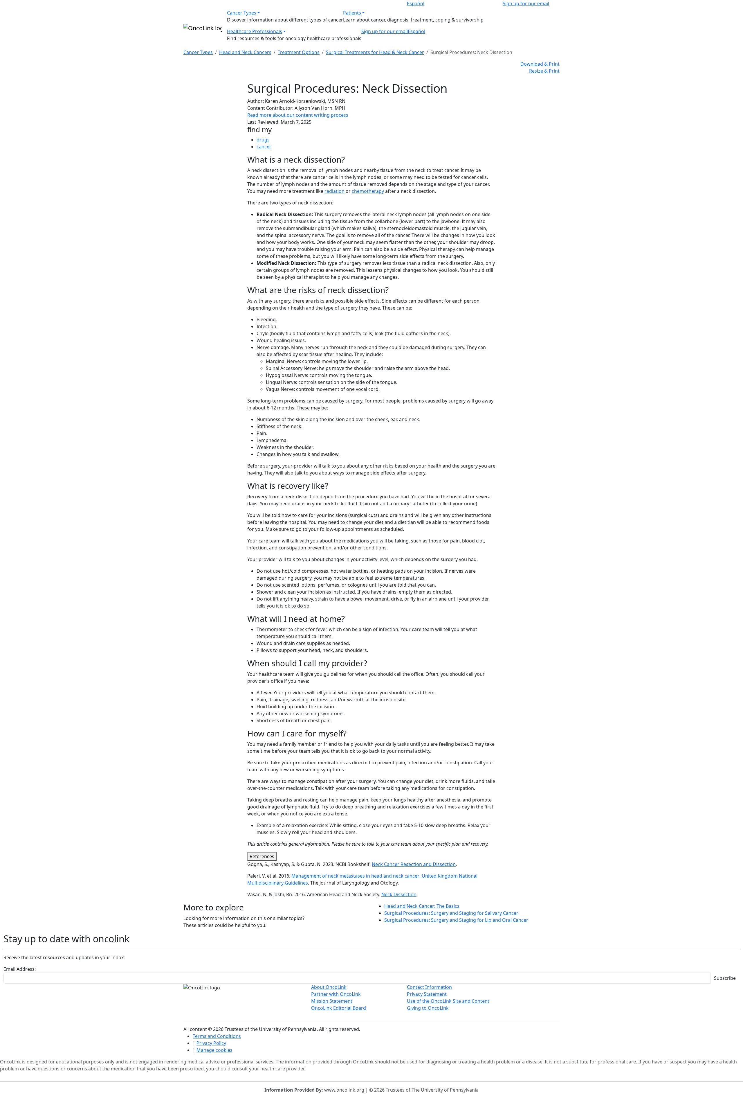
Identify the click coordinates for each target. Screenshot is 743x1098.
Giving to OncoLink (428, 1008)
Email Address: (19, 969)
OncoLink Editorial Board (338, 1008)
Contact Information (429, 987)
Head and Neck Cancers (245, 52)
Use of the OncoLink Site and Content (448, 1001)
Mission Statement (331, 1001)
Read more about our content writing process (297, 115)
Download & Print (540, 64)
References (262, 856)
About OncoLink (329, 987)
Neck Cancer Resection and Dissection (414, 864)
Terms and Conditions (217, 1036)
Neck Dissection (398, 894)
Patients (352, 13)
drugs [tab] (263, 139)
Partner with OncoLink (336, 994)
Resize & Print (544, 71)
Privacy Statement (427, 994)
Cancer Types (241, 13)
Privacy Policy (211, 1043)
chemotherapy (368, 191)
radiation (334, 191)
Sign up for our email (526, 3)
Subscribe (725, 978)
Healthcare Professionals (254, 31)
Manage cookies (214, 1050)
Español (415, 3)
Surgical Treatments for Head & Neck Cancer (375, 52)
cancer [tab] (264, 146)
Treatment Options (299, 52)
